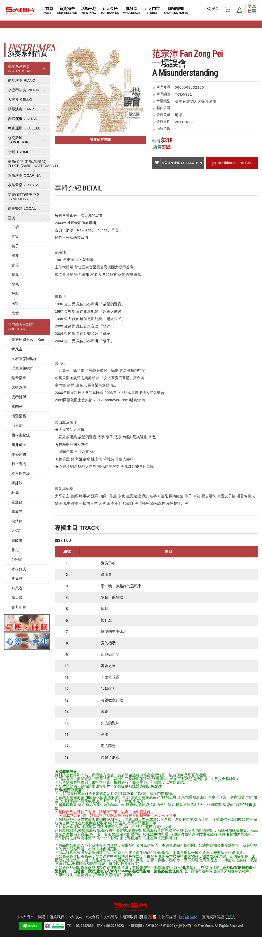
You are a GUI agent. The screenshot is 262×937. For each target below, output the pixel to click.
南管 (15, 303)
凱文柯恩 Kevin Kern (28, 340)
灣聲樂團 (18, 416)
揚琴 (15, 256)
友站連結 (111, 917)
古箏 (15, 237)
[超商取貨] (146, 917)
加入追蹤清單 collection (181, 163)
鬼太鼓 (17, 598)
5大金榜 (92, 917)
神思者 (17, 588)
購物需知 (176, 10)
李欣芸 (17, 512)
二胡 (15, 227)
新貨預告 (67, 10)
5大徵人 (75, 917)
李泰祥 (17, 579)
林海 (15, 493)
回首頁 (47, 10)
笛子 (15, 246)
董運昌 (17, 502)
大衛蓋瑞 (18, 387)
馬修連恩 (18, 454)
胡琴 (15, 275)
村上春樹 (18, 464)
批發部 (131, 10)
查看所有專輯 (100, 140)
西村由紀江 (20, 435)
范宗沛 (17, 559)
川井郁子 (18, 445)
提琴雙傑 (18, 397)
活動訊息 (89, 10)
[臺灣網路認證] (229, 917)
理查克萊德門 (22, 368)
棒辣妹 (17, 483)
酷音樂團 (18, 378)
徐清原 (17, 521)
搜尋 (215, 9)
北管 (15, 313)
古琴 (15, 265)
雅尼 (15, 550)
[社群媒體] (186, 917)
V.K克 (16, 531)
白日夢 (17, 426)
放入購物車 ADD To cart (235, 163)
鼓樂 (15, 294)
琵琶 (15, 284)
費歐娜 (17, 540)
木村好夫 (18, 569)
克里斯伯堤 (20, 473)
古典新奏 (18, 607)
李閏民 (17, 407)
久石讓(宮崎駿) (23, 359)
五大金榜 (110, 10)
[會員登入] (239, 9)
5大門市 (27, 917)
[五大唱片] (130, 907)
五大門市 (152, 10)
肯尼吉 (17, 349)
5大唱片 (20, 11)
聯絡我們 (57, 917)
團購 (41, 917)
